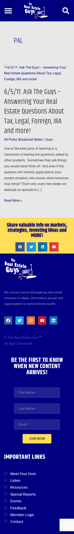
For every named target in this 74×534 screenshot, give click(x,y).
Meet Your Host (23, 474)
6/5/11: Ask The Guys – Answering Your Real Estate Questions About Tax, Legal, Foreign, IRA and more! (34, 111)
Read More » (13, 200)
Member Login (22, 515)
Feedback (18, 508)
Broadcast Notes (30, 139)
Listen (15, 480)
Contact (16, 521)
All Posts (10, 139)
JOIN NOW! (37, 439)
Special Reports (23, 494)
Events (15, 501)
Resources (19, 487)
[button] (8, 11)
